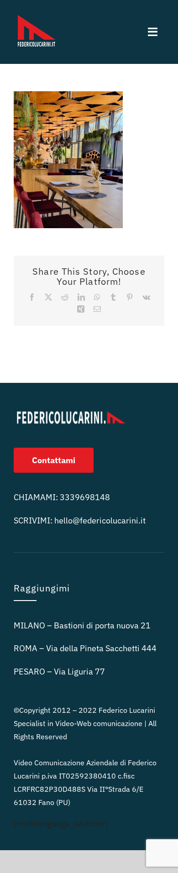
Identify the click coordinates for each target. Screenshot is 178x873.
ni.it (100, 520)
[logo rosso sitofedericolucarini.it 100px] (36, 13)
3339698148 (85, 497)
